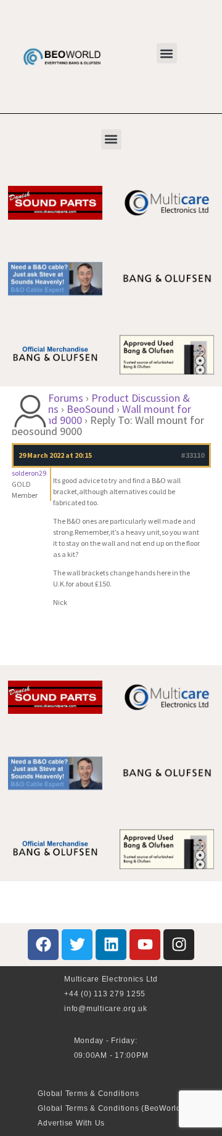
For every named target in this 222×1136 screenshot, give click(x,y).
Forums (65, 398)
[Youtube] (145, 944)
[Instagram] (178, 944)
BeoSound (90, 409)
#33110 (192, 455)
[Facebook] (43, 944)
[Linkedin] (111, 944)
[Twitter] (77, 944)
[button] (167, 53)
